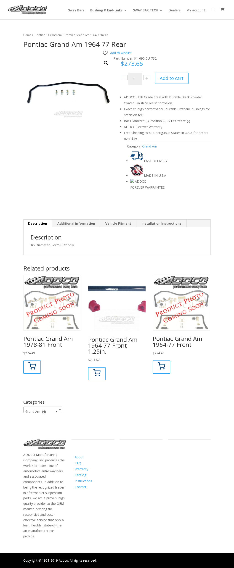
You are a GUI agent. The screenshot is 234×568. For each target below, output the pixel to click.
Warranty (81, 469)
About (79, 457)
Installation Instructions (161, 223)
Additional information (76, 223)
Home (27, 35)
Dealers (175, 10)
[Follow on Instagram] (132, 460)
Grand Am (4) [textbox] (41, 411)
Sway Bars (76, 10)
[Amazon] (141, 460)
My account (195, 10)
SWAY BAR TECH (145, 10)
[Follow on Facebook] (123, 460)
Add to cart (171, 78)
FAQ (78, 463)
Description (37, 223)
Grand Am (55, 35)
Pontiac (40, 35)
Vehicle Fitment (118, 223)
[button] (106, 63)
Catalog (80, 475)
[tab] (37, 223)
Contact (80, 487)
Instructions (83, 481)
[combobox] (42, 410)
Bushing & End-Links (106, 10)
